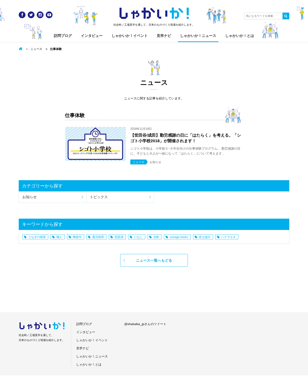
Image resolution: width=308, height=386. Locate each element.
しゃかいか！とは (239, 36)
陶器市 (77, 237)
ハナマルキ (228, 237)
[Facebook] (22, 14)
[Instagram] (40, 14)
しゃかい (154, 13)
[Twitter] (31, 14)
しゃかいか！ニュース (198, 36)
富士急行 (205, 237)
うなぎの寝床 (37, 237)
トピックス (99, 197)
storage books (179, 237)
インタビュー (92, 36)
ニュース (36, 49)
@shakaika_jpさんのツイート (145, 324)
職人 (59, 237)
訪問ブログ (63, 36)
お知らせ (29, 197)
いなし (138, 237)
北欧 (156, 237)
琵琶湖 (119, 237)
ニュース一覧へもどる (154, 260)
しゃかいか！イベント (130, 36)
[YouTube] (49, 14)
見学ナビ (164, 36)
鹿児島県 (98, 237)
